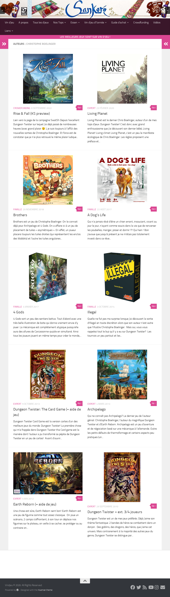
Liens (8, 30)
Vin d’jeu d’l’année (94, 22)
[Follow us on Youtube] (150, 587)
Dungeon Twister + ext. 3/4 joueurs (114, 512)
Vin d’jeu (9, 22)
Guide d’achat (118, 22)
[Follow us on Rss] (144, 587)
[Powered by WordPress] (17, 590)
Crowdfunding (141, 22)
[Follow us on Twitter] (138, 587)
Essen (74, 22)
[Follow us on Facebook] (132, 587)
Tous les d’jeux (41, 22)
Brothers (20, 215)
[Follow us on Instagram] (156, 587)
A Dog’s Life (96, 215)
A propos (23, 22)
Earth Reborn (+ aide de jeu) (34, 504)
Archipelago (96, 409)
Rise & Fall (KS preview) (31, 113)
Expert (91, 108)
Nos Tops (58, 22)
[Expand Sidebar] (4, 44)
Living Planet (97, 113)
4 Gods (18, 312)
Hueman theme (45, 590)
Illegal (91, 312)
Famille (17, 209)
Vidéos (156, 22)
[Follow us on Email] (162, 587)
